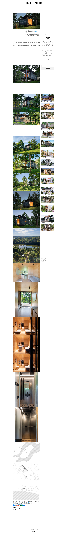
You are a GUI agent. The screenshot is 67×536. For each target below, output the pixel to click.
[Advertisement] (18, 34)
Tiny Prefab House (43, 261)
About (13, 1)
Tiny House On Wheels (43, 260)
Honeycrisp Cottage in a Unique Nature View (19, 510)
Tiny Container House (43, 258)
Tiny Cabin (42, 257)
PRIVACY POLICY (20, 1)
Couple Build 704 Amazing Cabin (17, 508)
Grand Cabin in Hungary (16, 509)
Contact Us (16, 1)
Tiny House (42, 259)
